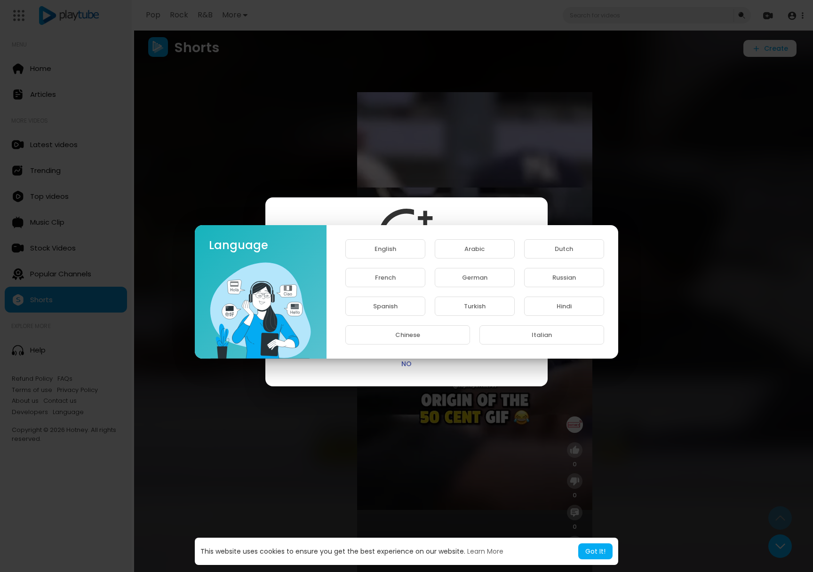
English (385, 248)
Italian (542, 334)
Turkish (475, 306)
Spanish (385, 306)
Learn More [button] (485, 551)
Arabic (474, 248)
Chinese (407, 334)
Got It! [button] (595, 551)
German (474, 277)
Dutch (564, 248)
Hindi (564, 306)
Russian (564, 277)
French (385, 277)
